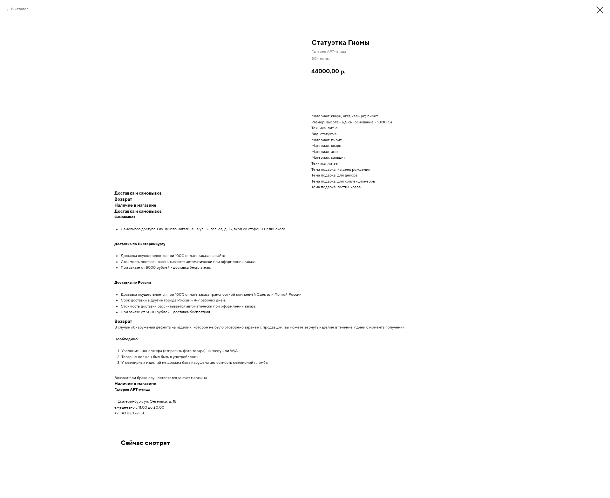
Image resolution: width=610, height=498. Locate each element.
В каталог (19, 9)
